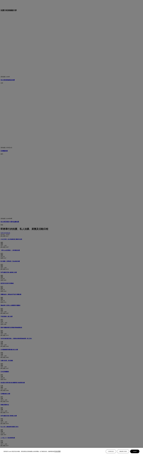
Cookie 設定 (111, 451)
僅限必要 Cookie (123, 451)
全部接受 (135, 451)
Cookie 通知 (57, 451)
